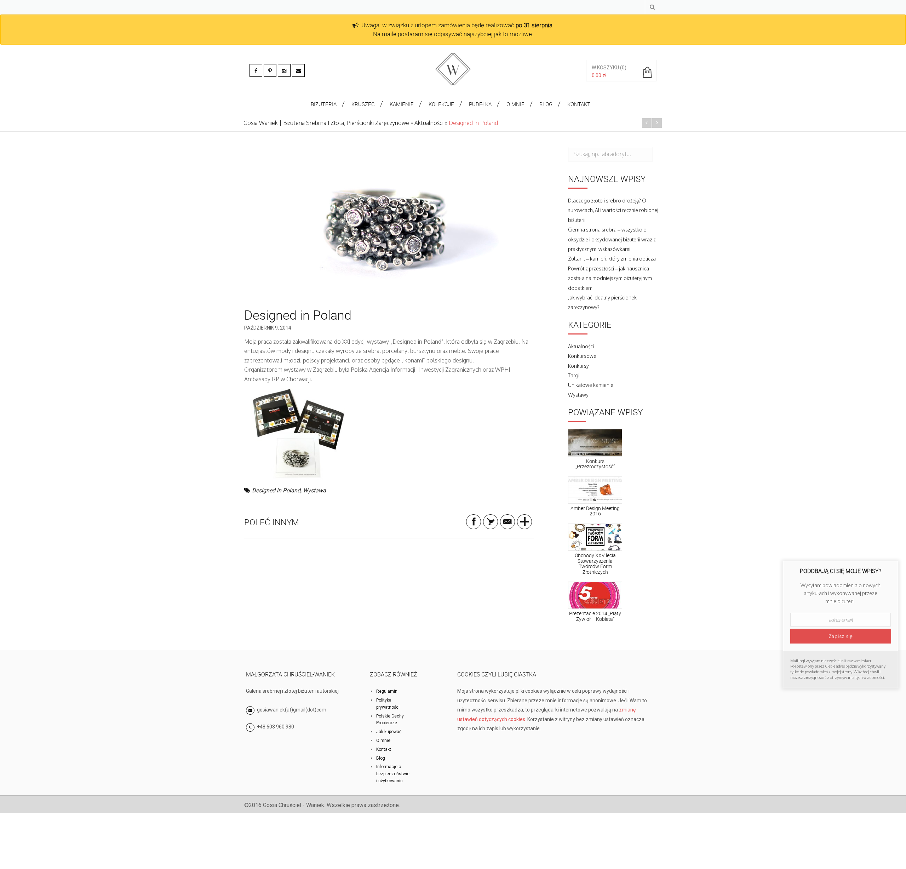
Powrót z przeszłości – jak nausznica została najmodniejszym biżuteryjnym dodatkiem (610, 278)
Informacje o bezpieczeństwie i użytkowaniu (392, 773)
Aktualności (428, 122)
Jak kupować (388, 731)
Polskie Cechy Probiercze (390, 720)
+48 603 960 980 (275, 727)
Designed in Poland (276, 490)
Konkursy (578, 366)
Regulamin (386, 691)
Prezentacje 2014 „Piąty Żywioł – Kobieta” (595, 616)
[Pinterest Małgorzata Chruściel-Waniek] (270, 70)
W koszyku (605, 67)
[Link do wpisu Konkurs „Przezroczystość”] (595, 443)
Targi (573, 375)
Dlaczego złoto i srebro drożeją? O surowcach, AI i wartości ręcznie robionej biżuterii (613, 210)
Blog (380, 758)
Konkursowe (582, 356)
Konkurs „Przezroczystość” (595, 464)
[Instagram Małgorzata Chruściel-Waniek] (284, 70)
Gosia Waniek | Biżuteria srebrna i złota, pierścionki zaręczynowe (326, 122)
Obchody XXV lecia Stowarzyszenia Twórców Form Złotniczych (595, 563)
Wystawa (314, 490)
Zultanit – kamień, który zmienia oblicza (612, 259)
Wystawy (578, 395)
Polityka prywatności (388, 704)
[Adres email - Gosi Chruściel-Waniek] (298, 70)
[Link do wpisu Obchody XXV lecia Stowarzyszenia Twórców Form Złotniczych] (595, 537)
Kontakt (383, 749)
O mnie (383, 740)
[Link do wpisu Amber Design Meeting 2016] (595, 490)
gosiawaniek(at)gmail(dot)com (291, 710)
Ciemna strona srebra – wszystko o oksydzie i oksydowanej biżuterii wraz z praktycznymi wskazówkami (612, 239)
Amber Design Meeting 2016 (595, 511)
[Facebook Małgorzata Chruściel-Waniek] (256, 70)
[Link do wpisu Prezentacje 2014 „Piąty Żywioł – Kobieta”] (595, 595)
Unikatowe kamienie (590, 385)
